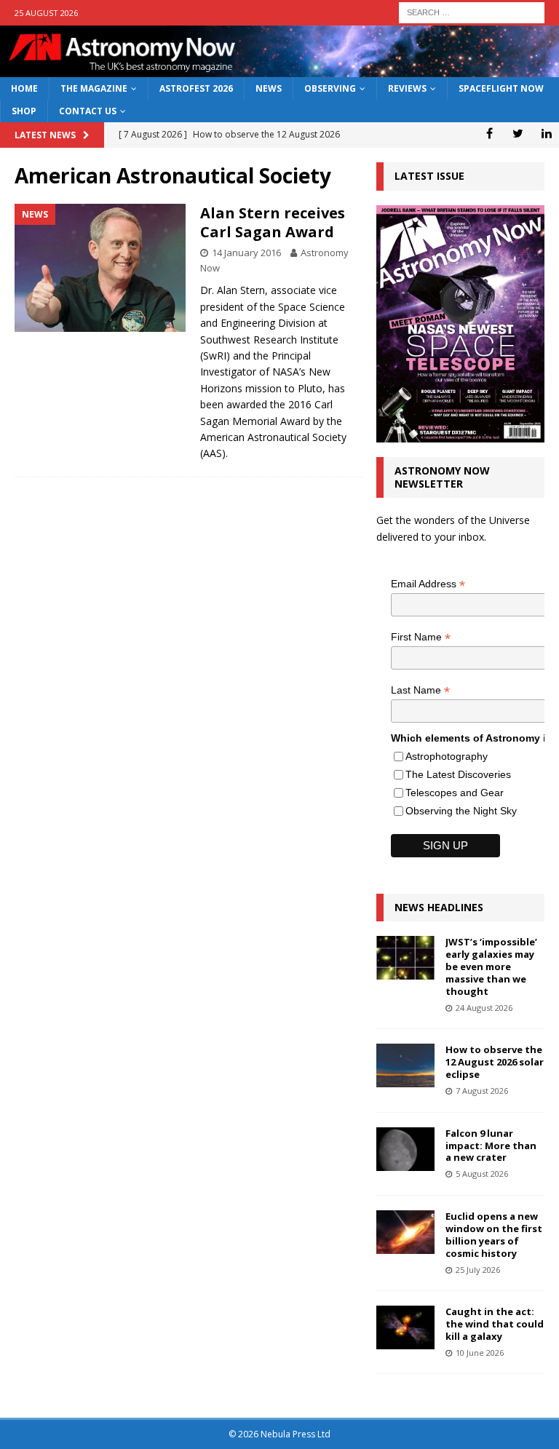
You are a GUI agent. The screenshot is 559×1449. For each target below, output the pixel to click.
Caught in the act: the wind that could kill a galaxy (494, 1324)
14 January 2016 (246, 252)
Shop (24, 111)
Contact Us (87, 111)
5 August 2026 (482, 1173)
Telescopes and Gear (454, 792)
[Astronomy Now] (279, 69)
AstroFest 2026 (196, 88)
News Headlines (439, 907)
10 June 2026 (480, 1352)
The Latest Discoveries (458, 774)
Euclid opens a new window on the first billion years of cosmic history (493, 1235)
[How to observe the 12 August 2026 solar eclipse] (405, 1065)
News (268, 88)
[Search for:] (471, 11)
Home (24, 88)
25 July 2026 (478, 1269)
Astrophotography (446, 756)
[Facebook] (489, 133)
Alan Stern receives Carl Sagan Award (272, 222)
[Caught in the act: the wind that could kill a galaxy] (405, 1327)
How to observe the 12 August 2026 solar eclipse (494, 1062)
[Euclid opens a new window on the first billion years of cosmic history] (405, 1232)
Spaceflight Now (501, 88)
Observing (330, 88)
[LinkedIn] (546, 133)
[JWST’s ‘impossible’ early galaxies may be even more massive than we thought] (405, 958)
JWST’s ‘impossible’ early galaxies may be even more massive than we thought (491, 966)
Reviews (407, 88)
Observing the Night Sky (461, 811)
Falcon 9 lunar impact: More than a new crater (490, 1145)
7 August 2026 (482, 1090)
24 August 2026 (484, 1007)
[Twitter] (518, 133)
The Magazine (93, 88)
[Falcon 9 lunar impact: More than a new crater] (405, 1149)
